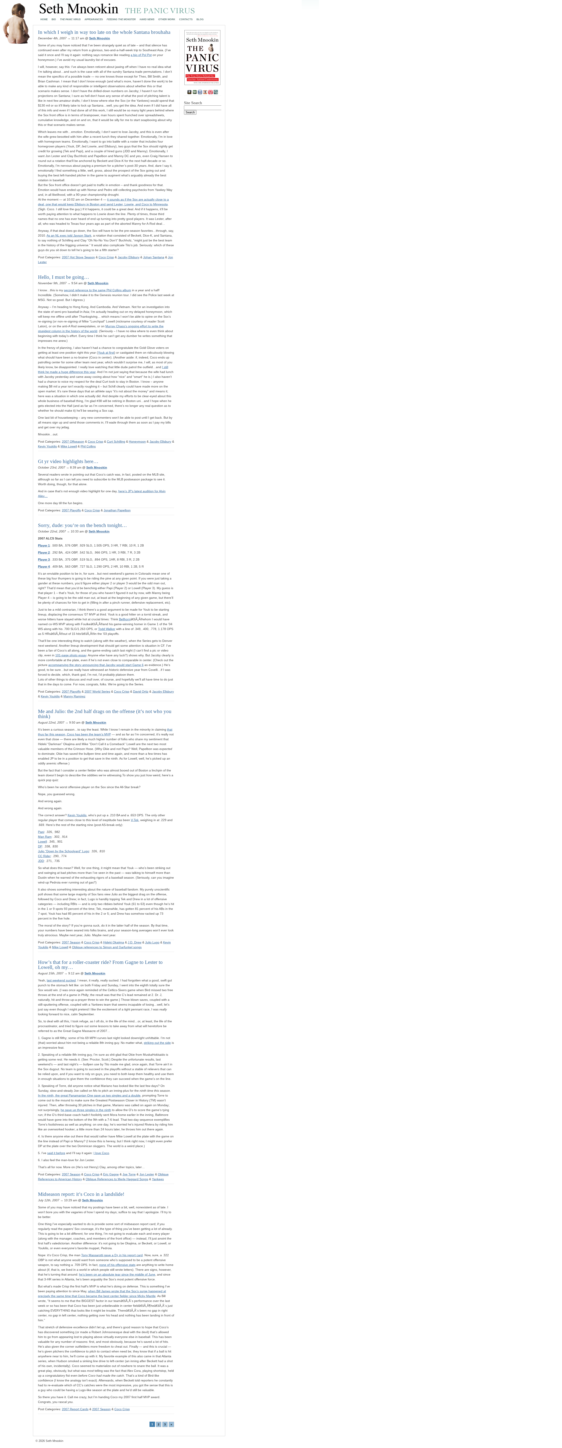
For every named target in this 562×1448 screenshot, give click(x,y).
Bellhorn (124, 619)
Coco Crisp (106, 257)
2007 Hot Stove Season (78, 257)
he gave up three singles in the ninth (86, 1110)
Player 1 (44, 545)
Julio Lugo (152, 942)
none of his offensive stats (117, 1265)
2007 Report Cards (75, 1409)
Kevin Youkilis (47, 446)
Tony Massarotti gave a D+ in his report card (112, 1255)
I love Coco (101, 1153)
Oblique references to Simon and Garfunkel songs (107, 947)
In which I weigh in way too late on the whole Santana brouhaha (104, 32)
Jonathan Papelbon (117, 510)
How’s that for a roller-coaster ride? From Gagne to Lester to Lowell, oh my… (100, 964)
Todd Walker (106, 629)
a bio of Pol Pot (141, 55)
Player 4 (44, 566)
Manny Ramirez (74, 696)
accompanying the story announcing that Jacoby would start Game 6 (96, 665)
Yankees (158, 1179)
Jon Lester (146, 1174)
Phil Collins (88, 446)
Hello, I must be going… (63, 277)
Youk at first (106, 352)
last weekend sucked (61, 980)
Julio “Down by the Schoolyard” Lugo (63, 851)
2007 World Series (97, 691)
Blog (200, 19)
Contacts (186, 19)
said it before (56, 1153)
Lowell (42, 841)
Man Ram (45, 836)
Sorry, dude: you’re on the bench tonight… (82, 525)
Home (44, 19)
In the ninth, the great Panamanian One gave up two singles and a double (89, 1095)
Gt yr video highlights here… (68, 461)
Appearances (94, 19)
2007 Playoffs (71, 510)
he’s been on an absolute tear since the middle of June (117, 1274)
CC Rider (44, 856)
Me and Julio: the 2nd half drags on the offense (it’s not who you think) (104, 714)
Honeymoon (137, 441)
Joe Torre (129, 1174)
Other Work (166, 19)
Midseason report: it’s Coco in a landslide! (81, 1194)
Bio (54, 19)
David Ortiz (140, 691)
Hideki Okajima (113, 942)
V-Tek (135, 820)
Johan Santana (153, 257)
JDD (41, 861)
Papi (41, 832)
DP (40, 846)
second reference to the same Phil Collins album (97, 290)
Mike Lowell (69, 446)
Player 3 (44, 559)
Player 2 (44, 552)
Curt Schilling (116, 441)
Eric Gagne (111, 1174)
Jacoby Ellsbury (128, 257)
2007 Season (71, 942)
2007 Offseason (73, 441)
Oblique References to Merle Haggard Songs (117, 1179)
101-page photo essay (70, 655)
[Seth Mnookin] (117, 12)
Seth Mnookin (99, 38)
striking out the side (157, 1042)
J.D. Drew (134, 942)
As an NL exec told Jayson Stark (69, 235)
